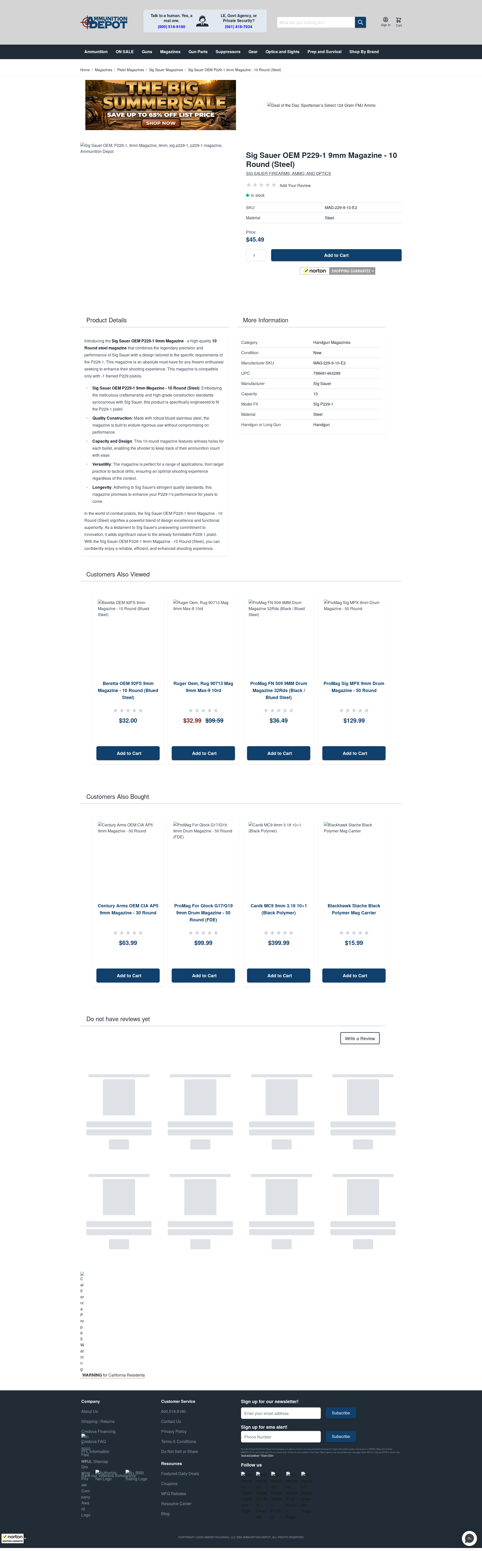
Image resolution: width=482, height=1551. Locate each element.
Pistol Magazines (130, 69)
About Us (89, 1411)
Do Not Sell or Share (179, 1451)
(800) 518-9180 (171, 26)
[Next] (396, 680)
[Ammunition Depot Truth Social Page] (291, 1496)
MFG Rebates (173, 1493)
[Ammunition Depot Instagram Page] (246, 1493)
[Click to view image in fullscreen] (158, 220)
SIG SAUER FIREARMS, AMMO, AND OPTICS (288, 173)
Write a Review (360, 1038)
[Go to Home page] (103, 22)
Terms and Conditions (250, 1455)
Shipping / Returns (97, 1421)
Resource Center (176, 1503)
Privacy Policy (267, 1455)
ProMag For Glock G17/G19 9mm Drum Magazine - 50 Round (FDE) (203, 912)
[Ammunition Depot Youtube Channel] (261, 1496)
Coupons (169, 1483)
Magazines (103, 69)
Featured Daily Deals (180, 1473)
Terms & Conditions (178, 1441)
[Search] (360, 22)
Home (85, 69)
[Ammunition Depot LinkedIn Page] (306, 1493)
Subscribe (341, 1413)
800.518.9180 (173, 1411)
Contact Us (171, 1421)
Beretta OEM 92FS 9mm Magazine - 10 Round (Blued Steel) (128, 690)
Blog (165, 1513)
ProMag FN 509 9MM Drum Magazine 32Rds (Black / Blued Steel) (278, 690)
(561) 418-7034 (238, 26)
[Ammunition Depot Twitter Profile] (276, 1496)
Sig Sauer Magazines (166, 69)
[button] (13, 1538)
